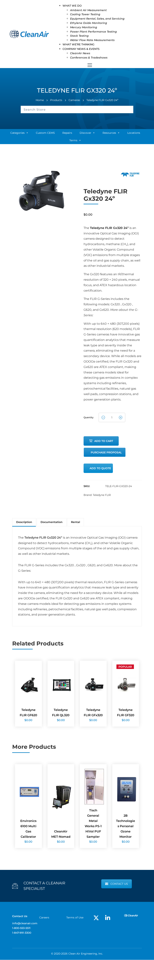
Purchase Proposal (106, 452)
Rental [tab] (75, 522)
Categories (17, 133)
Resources (109, 133)
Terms (73, 140)
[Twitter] (96, 918)
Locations (133, 133)
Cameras (74, 100)
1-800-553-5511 (21, 928)
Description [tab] (24, 522)
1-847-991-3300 (21, 932)
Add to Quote (100, 468)
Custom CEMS (45, 133)
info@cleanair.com (24, 923)
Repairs (67, 133)
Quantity (89, 416)
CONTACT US (119, 884)
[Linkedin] (108, 918)
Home (40, 100)
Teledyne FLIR (102, 495)
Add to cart (103, 441)
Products (56, 100)
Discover (85, 133)
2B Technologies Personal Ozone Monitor (125, 826)
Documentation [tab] (52, 522)
